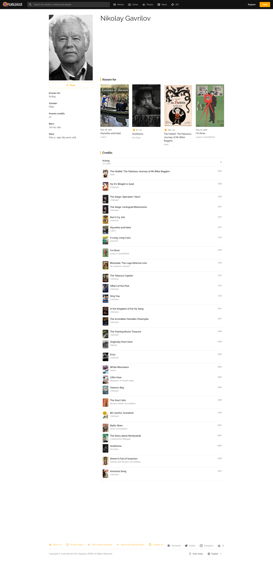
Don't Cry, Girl (117, 217)
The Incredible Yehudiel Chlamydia (129, 319)
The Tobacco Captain (121, 275)
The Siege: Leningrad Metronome (128, 207)
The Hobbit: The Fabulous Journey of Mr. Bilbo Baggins (177, 137)
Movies (120, 4)
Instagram (208, 546)
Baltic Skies (116, 425)
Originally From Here (121, 342)
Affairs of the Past (119, 286)
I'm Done (200, 133)
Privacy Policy (76, 545)
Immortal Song (118, 471)
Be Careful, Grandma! (122, 413)
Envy (112, 354)
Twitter (192, 546)
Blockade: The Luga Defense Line (128, 263)
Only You (115, 296)
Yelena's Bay (117, 387)
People (150, 4)
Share (72, 85)
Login (264, 4)
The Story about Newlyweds (125, 435)
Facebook (176, 546)
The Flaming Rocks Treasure (125, 331)
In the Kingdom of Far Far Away (127, 308)
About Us (57, 545)
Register (252, 4)
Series (135, 4)
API (176, 4)
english (214, 554)
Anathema (137, 134)
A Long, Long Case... (121, 237)
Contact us (158, 545)
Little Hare (116, 377)
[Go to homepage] (12, 4)
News (164, 4)
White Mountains (119, 367)
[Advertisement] (162, 53)
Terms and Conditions (102, 545)
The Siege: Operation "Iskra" (125, 196)
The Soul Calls (118, 400)
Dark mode (198, 554)
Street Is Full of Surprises (123, 458)
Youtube (226, 546)
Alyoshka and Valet (110, 133)
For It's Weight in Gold (122, 184)
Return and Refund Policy (132, 545)
